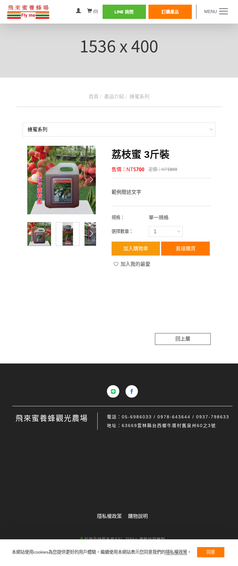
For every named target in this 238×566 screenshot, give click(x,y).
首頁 (94, 96)
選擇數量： (122, 231)
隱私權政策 (176, 552)
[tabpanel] (119, 47)
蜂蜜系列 (139, 96)
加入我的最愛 (134, 264)
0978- (164, 416)
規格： (118, 217)
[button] (91, 179)
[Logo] (38, 11)
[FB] (131, 391)
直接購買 (186, 248)
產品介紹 (114, 96)
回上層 (182, 338)
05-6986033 (137, 416)
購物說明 (138, 516)
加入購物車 (135, 248)
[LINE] (113, 391)
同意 (210, 552)
